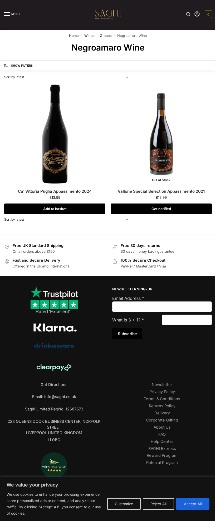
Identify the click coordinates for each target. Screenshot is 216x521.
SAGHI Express (162, 448)
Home (74, 35)
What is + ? (128, 319)
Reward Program (162, 455)
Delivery (162, 413)
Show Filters (22, 65)
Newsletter (162, 384)
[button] (207, 14)
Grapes (106, 35)
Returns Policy (162, 406)
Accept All (193, 504)
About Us (162, 427)
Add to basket (55, 209)
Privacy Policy (162, 391)
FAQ (162, 434)
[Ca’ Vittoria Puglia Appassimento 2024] (54, 134)
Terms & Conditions (162, 398)
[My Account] (197, 14)
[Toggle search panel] (188, 14)
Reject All (158, 504)
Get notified (161, 209)
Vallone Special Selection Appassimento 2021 (161, 191)
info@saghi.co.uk (60, 396)
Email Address (128, 298)
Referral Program (162, 462)
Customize (124, 504)
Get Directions (54, 384)
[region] (108, 499)
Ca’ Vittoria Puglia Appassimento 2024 (55, 191)
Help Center (162, 441)
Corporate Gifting (162, 420)
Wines (89, 35)
